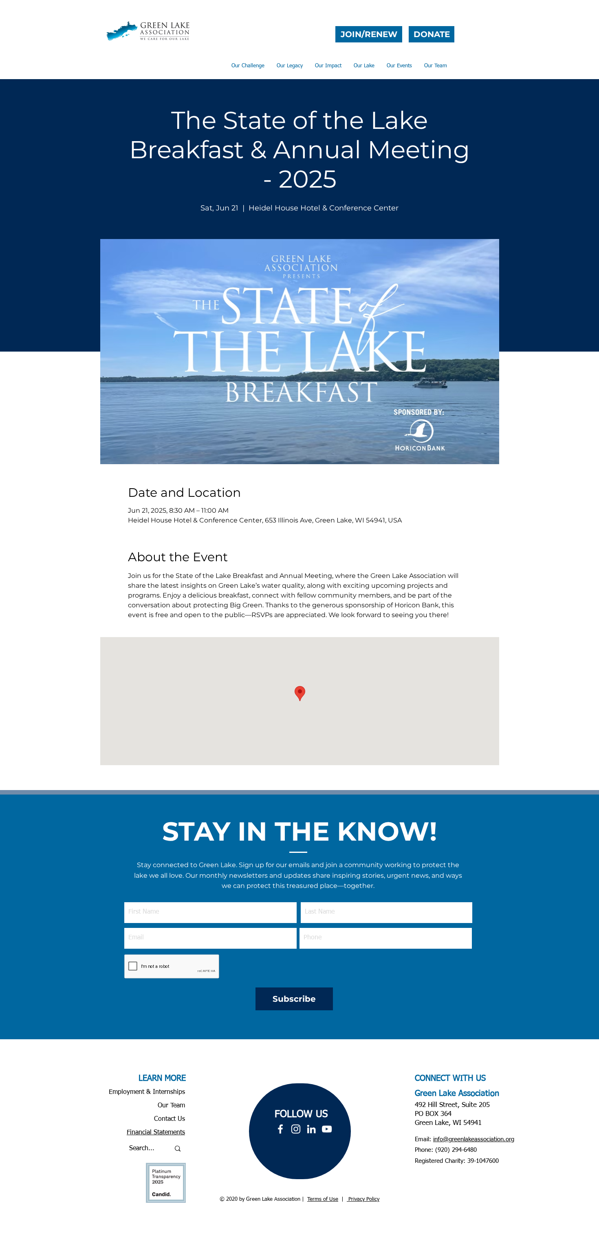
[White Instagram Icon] (296, 1129)
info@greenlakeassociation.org (473, 1139)
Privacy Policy (363, 1199)
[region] (300, 1131)
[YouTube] (327, 1129)
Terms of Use (322, 1199)
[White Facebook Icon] (280, 1129)
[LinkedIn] (311, 1129)
